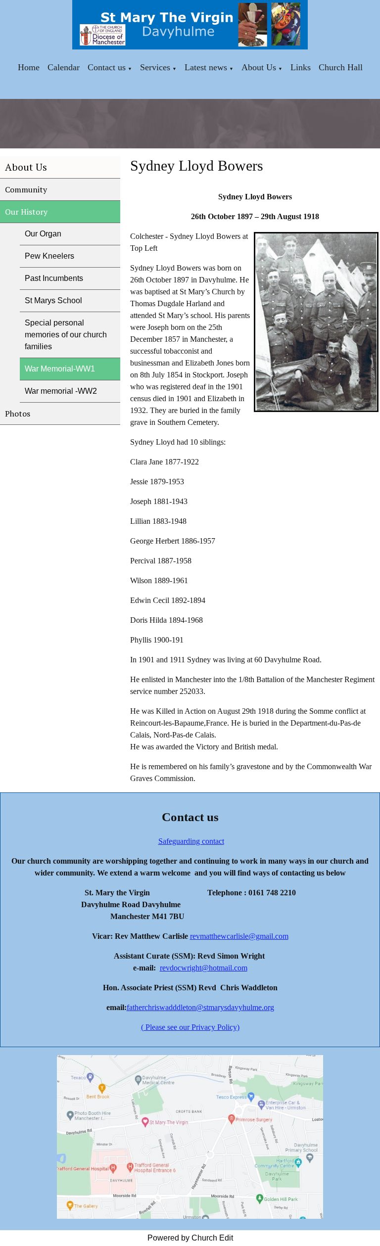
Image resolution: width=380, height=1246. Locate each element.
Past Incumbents (54, 278)
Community (26, 189)
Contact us (107, 67)
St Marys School (53, 300)
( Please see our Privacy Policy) (190, 1027)
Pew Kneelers (49, 256)
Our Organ (43, 234)
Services (155, 67)
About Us (258, 67)
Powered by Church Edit (190, 1238)
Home (29, 67)
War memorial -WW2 (61, 391)
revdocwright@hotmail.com (203, 968)
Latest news (206, 67)
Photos (17, 413)
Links (300, 67)
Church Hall (341, 67)
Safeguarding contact (191, 841)
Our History (26, 211)
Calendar (64, 67)
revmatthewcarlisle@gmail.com (239, 936)
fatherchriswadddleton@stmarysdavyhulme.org (200, 1007)
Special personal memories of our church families (66, 335)
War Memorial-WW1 (60, 369)
